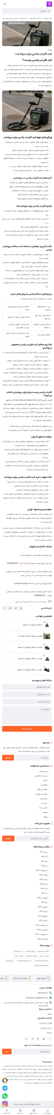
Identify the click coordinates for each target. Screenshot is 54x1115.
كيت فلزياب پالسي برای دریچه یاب (14, 18)
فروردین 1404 (42, 898)
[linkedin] (26, 1039)
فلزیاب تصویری (43, 951)
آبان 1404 (43, 888)
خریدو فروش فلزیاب (41, 965)
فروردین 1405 (42, 939)
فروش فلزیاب (30, 951)
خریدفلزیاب (10, 961)
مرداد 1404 (43, 852)
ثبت (7, 1051)
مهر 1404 (44, 861)
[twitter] (38, 1039)
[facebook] (49, 1039)
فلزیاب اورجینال (31, 956)
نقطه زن (44, 785)
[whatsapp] (5, 1096)
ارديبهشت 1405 (41, 870)
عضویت (8, 838)
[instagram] (5, 1103)
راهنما (45, 812)
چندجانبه (43, 798)
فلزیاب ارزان (18, 956)
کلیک (25, 563)
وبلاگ (50, 50)
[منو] (4, 4)
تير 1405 (44, 866)
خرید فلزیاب (18, 951)
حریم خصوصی (46, 1028)
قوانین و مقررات (45, 1023)
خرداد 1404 (43, 911)
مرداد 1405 (43, 884)
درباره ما (44, 803)
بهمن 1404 (43, 875)
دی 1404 (44, 902)
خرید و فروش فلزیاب (24, 961)
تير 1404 (44, 893)
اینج (30, 555)
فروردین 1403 (42, 930)
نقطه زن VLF (42, 789)
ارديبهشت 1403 (41, 934)
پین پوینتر (43, 771)
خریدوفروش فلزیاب (41, 961)
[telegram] (5, 1088)
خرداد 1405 (43, 879)
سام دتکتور (48, 18)
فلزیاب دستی (44, 956)
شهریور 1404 (42, 907)
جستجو (8, 757)
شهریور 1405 (42, 916)
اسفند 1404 (43, 920)
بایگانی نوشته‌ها (35, 18)
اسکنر (45, 780)
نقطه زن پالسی (41, 794)
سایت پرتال (18, 1104)
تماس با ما (43, 808)
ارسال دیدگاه (27, 729)
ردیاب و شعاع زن (40, 776)
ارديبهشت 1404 (41, 925)
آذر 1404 (44, 856)
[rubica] (5, 1080)
